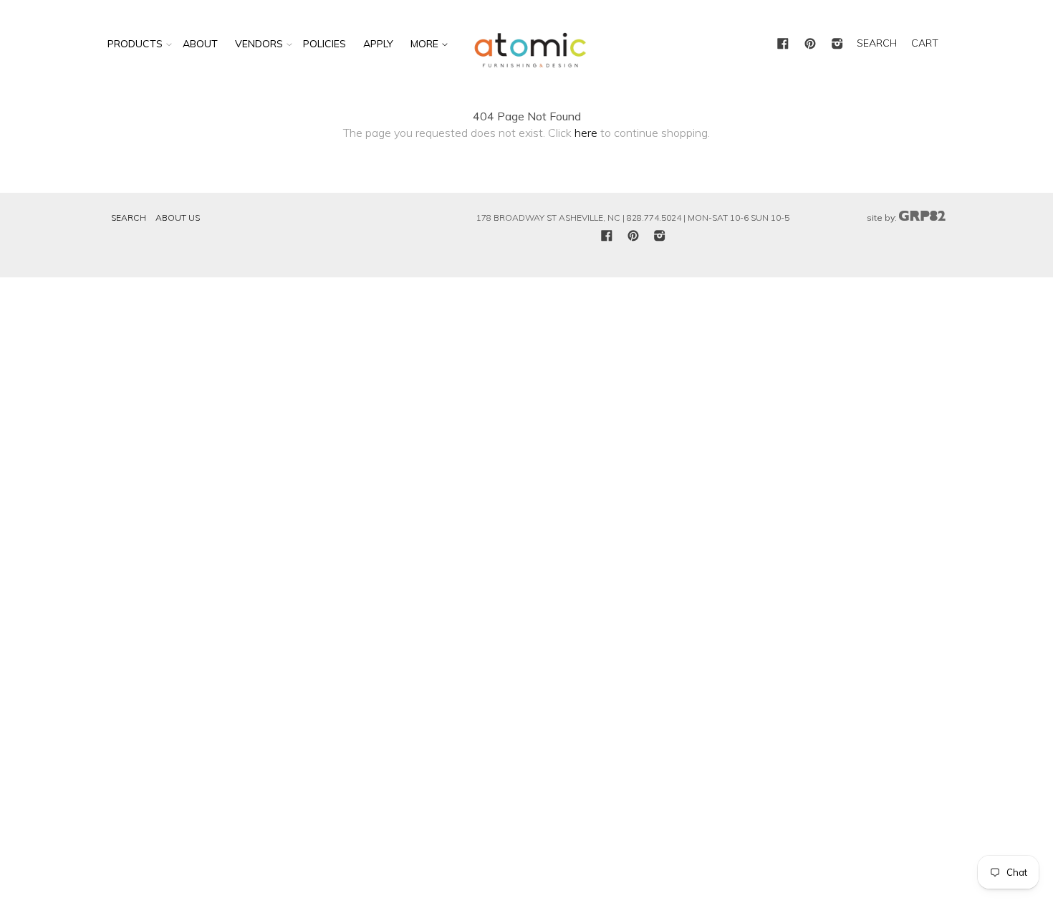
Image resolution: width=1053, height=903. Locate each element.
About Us (177, 217)
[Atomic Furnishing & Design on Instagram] (837, 44)
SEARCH (877, 43)
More (425, 43)
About (200, 43)
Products (135, 43)
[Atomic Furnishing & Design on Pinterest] (810, 44)
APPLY (378, 43)
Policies (324, 43)
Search (128, 217)
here (585, 132)
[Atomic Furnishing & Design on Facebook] (783, 44)
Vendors (259, 43)
